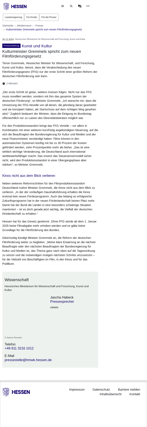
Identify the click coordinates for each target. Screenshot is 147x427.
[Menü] (63, 6)
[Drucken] (44, 83)
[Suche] (71, 6)
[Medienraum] (80, 6)
